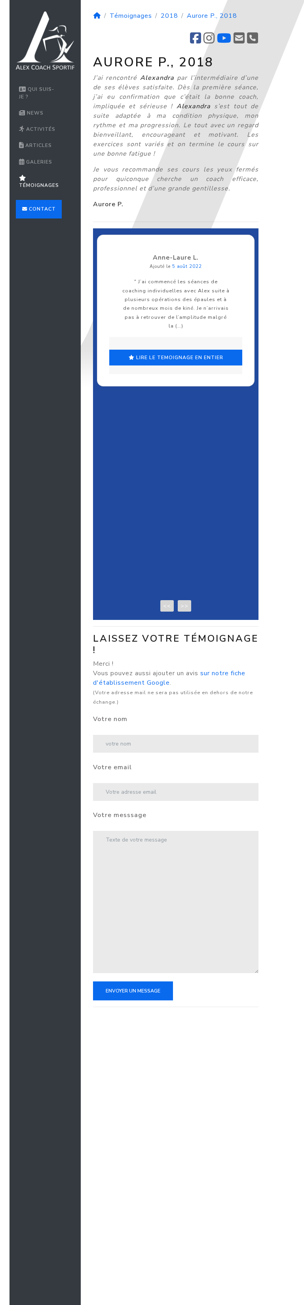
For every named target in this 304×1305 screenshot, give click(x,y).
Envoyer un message (133, 991)
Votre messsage (119, 815)
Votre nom (110, 719)
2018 (169, 15)
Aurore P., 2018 (212, 15)
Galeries (38, 162)
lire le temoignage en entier (179, 357)
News (34, 113)
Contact (41, 209)
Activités (40, 129)
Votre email (112, 767)
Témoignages (39, 185)
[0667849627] (252, 40)
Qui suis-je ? (36, 93)
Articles (38, 145)
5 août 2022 (187, 266)
